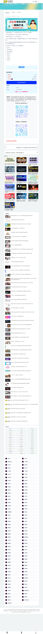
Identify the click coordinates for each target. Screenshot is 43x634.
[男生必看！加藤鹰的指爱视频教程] (7, 246)
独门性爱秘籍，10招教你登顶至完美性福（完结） (19, 366)
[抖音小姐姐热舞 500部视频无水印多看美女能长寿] (7, 300)
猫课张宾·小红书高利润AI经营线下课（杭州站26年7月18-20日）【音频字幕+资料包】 (33, 174)
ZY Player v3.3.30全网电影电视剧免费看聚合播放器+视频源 (20, 379)
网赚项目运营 (14, 16)
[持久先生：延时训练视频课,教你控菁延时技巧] (7, 296)
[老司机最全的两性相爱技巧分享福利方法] (7, 262)
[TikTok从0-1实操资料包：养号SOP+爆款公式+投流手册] (10, 178)
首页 (10, 16)
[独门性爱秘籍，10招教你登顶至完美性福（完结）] (7, 367)
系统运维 (10, 448)
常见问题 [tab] (19, 12)
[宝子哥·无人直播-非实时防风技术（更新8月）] (21, 187)
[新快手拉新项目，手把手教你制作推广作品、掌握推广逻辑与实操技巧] (33, 178)
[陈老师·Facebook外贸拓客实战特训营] (21, 160)
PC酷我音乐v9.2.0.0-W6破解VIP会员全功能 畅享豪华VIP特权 (21, 412)
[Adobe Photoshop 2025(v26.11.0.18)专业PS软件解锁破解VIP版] (7, 326)
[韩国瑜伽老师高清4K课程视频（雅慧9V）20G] (7, 334)
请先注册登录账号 (21, 82)
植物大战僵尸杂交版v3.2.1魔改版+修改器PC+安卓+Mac (20, 400)
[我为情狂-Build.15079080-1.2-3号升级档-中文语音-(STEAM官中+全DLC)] (7, 313)
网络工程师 (32, 448)
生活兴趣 (21, 444)
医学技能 (10, 435)
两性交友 (32, 428)
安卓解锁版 (32, 437)
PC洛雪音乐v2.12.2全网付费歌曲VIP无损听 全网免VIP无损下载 (21, 345)
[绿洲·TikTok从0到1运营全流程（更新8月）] (10, 187)
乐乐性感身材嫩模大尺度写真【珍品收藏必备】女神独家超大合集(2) (22, 249)
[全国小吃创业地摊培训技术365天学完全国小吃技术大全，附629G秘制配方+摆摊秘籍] (7, 405)
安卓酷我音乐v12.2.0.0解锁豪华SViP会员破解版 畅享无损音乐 (21, 291)
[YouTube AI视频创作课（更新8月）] (10, 160)
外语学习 (32, 435)
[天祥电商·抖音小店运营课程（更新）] (33, 160)
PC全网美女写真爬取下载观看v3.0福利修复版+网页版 (19, 240)
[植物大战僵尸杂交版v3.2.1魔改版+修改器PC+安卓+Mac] (7, 401)
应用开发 (21, 439)
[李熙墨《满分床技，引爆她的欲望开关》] (7, 317)
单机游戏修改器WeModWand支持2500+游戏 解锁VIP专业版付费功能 (22, 320)
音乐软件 (32, 453)
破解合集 (32, 446)
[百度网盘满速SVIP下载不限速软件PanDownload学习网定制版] (7, 225)
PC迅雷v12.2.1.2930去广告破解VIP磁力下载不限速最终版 (20, 270)
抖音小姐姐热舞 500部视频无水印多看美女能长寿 (19, 299)
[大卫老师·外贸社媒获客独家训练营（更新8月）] (21, 178)
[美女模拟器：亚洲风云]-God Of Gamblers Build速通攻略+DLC (21, 274)
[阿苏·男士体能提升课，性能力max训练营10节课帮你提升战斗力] (7, 397)
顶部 (35, 633)
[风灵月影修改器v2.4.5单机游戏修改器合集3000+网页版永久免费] (7, 254)
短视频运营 (6, 5)
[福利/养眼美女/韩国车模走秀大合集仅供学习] (7, 409)
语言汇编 (10, 453)
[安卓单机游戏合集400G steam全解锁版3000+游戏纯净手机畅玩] (7, 351)
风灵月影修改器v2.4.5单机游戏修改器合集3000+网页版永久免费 (21, 253)
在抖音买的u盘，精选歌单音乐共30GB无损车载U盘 (19, 421)
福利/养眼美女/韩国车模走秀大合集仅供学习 (18, 408)
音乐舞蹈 (21, 453)
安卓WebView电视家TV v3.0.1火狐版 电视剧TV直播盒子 (20, 337)
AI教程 (10, 428)
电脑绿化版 (10, 446)
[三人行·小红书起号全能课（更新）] (10, 169)
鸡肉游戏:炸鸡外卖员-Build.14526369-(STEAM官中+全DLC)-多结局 (22, 282)
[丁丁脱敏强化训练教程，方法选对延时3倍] (7, 230)
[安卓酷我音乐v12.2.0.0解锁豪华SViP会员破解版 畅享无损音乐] (7, 293)
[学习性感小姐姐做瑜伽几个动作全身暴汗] (7, 309)
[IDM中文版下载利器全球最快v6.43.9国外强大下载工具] (7, 364)
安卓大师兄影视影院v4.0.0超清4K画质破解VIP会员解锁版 (20, 383)
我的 (21, 633)
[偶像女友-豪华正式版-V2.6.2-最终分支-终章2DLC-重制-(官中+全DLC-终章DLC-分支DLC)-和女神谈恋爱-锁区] (7, 279)
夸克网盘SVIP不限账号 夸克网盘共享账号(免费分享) (19, 232)
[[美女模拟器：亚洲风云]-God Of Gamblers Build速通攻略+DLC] (7, 275)
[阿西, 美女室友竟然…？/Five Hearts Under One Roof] (7, 392)
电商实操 (32, 444)
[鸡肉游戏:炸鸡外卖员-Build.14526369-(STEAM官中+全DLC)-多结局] (7, 283)
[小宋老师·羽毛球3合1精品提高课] (10, 197)
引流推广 (32, 439)
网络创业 (21, 448)
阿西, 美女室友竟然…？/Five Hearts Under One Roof (19, 391)
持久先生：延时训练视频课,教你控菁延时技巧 (18, 295)
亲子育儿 (10, 430)
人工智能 (32, 430)
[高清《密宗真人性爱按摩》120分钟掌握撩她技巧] (7, 237)
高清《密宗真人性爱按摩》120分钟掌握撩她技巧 (19, 236)
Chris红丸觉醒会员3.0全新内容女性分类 (17, 387)
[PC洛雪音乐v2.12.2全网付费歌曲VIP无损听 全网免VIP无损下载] (7, 347)
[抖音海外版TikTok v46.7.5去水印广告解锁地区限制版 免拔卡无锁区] (7, 217)
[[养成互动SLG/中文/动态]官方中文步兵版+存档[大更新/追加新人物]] (7, 304)
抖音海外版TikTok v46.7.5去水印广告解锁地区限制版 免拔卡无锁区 (22, 215)
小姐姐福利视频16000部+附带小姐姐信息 (17, 219)
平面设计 (10, 439)
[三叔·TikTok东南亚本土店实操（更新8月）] (21, 169)
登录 (36, 1)
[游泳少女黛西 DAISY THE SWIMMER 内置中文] (7, 355)
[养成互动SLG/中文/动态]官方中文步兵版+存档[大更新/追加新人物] (22, 303)
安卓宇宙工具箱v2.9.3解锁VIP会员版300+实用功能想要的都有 (21, 370)
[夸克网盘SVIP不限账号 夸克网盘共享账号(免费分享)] (7, 234)
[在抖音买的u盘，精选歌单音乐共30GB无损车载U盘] (7, 423)
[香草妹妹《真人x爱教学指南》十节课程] (7, 342)
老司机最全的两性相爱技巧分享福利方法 (17, 261)
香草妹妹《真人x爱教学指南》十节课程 (17, 341)
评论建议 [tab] (13, 12)
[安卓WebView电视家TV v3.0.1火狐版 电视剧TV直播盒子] (7, 338)
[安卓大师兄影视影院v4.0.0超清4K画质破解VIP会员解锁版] (7, 385)
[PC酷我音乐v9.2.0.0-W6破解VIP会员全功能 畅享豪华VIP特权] (7, 414)
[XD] (4, 5)
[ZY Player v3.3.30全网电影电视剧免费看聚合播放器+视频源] (7, 380)
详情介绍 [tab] (7, 12)
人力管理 (21, 430)
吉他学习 (21, 435)
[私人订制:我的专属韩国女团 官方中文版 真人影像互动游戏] (7, 267)
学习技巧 (21, 437)
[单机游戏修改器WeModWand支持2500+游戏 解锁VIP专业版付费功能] (7, 321)
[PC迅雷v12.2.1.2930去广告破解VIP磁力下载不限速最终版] (7, 271)
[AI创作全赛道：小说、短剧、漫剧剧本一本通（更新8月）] (21, 196)
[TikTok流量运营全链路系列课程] (33, 187)
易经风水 (10, 444)
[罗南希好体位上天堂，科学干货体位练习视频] (7, 258)
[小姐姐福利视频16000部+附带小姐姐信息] (7, 220)
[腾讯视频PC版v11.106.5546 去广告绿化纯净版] (7, 417)
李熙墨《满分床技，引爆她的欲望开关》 (17, 316)
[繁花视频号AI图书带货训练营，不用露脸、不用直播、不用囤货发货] (10, 205)
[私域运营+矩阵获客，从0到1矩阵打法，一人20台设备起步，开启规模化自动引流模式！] (33, 196)
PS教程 (21, 428)
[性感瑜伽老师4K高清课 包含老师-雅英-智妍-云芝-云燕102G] (7, 329)
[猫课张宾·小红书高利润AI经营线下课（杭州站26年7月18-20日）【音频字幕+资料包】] (33, 169)
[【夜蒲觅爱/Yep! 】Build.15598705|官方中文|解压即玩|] (7, 359)
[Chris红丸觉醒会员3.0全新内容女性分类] (7, 389)
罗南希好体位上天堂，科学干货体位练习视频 (18, 257)
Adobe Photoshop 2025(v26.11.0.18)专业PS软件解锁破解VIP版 (21, 324)
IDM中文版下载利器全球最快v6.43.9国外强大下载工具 (20, 362)
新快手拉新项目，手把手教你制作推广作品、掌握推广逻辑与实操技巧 (33, 183)
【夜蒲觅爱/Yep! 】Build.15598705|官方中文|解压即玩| (20, 358)
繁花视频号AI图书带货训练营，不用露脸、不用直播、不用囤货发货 (9, 210)
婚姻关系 (10, 437)
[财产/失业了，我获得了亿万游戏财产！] (7, 376)
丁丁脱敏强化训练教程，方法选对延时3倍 (18, 228)
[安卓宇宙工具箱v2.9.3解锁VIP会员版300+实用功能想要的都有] (7, 372)
